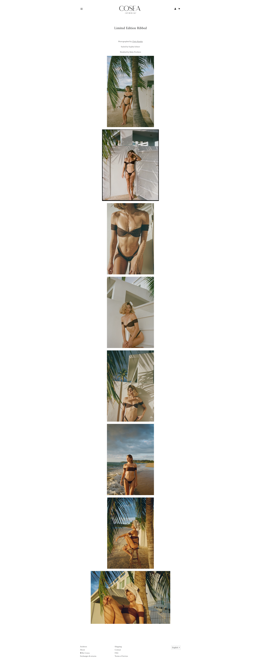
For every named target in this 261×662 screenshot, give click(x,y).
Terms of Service (121, 656)
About (82, 650)
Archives (83, 646)
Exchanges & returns (88, 656)
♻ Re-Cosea (85, 653)
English (175, 647)
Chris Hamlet (137, 41)
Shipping (118, 646)
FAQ (116, 653)
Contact (118, 650)
